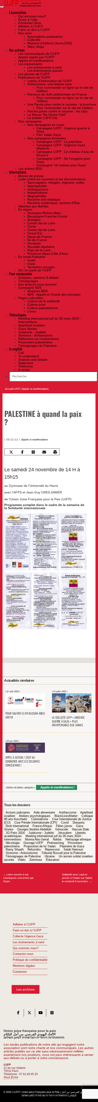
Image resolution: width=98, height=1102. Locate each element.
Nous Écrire (11, 1077)
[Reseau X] (29, 1014)
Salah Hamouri (73, 849)
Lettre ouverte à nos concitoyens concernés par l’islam (18, 878)
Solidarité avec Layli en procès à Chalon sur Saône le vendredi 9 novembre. (77, 878)
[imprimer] (55, 452)
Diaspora (78, 822)
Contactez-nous (23, 954)
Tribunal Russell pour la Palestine (63, 853)
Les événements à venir (28, 942)
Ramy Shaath (15, 849)
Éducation (52, 859)
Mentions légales (24, 965)
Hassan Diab (80, 829)
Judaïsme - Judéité (41, 832)
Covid (65, 822)
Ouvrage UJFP (33, 843)
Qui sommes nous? (26, 948)
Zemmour (35, 859)
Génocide (61, 829)
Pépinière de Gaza (72, 846)
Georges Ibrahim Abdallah (34, 829)
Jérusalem (65, 832)
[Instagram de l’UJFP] (52, 1014)
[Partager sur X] (11, 452)
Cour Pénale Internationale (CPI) (35, 822)
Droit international (17, 826)
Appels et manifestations (35, 388)
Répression (52, 849)
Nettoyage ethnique (78, 839)
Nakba (57, 839)
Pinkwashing (55, 843)
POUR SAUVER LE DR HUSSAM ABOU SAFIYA (25, 715)
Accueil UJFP (12, 388)
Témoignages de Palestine (23, 856)
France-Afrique (42, 826)
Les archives (25, 989)
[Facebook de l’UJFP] (18, 1014)
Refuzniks (34, 849)
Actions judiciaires (18, 812)
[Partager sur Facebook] (22, 452)
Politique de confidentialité (30, 960)
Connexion (20, 971)
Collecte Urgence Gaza (28, 936)
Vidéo (21, 859)
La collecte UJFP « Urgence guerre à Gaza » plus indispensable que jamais (68, 721)
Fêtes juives (64, 826)
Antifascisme (67, 812)
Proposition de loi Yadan (40, 846)
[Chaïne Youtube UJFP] (40, 1014)
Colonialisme (39, 819)
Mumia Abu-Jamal (37, 839)
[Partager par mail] (44, 452)
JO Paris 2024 (15, 832)
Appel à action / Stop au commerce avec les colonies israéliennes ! (22, 761)
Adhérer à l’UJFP (24, 924)
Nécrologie (13, 843)
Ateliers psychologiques (34, 816)
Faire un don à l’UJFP (27, 930)
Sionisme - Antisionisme (22, 853)
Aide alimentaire (44, 812)
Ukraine (50, 856)
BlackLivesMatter (65, 816)
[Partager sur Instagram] (33, 452)
